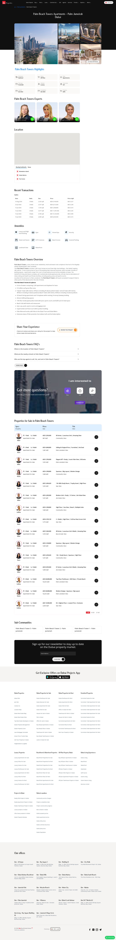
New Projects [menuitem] (29, 2)
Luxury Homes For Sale (20, 765)
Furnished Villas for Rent (65, 724)
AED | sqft (56, 929)
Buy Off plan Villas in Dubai (66, 761)
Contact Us (17, 706)
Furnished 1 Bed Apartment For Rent (90, 721)
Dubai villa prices (41, 821)
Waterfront (84, 765)
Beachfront (84, 761)
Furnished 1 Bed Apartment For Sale (90, 702)
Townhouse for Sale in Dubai (44, 732)
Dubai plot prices (41, 828)
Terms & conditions (19, 930)
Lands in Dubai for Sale (43, 740)
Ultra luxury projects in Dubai (22, 813)
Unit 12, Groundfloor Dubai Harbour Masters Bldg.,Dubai (23, 876)
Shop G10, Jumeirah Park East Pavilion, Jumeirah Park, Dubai (24, 889)
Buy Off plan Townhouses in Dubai (68, 765)
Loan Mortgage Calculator (21, 732)
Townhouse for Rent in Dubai (66, 713)
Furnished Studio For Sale (87, 698)
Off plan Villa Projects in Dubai (67, 773)
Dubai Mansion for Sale (43, 702)
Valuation (110, 2)
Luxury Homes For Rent (20, 780)
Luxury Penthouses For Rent (21, 784)
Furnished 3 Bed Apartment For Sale (90, 709)
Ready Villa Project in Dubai (21, 798)
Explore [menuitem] (82, 2)
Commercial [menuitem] (53, 2)
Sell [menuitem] (60, 2)
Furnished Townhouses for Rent (67, 728)
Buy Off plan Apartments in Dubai (68, 757)
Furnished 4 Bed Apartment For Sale (90, 713)
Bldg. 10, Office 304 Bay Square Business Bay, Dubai (24, 916)
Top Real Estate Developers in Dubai (24, 721)
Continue (79, 402)
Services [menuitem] (70, 2)
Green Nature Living (86, 780)
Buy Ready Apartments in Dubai (45, 724)
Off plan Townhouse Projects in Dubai (69, 780)
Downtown (83, 769)
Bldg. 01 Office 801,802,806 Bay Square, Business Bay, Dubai (45, 864)
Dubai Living (84, 757)
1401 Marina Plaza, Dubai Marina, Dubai (68, 876)
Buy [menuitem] (36, 2)
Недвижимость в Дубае (20, 743)
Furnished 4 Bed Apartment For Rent (90, 732)
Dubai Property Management (22, 724)
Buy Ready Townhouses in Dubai (45, 736)
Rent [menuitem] (40, 2)
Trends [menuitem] (75, 2)
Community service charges (44, 798)
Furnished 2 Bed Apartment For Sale (90, 706)
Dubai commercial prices (43, 824)
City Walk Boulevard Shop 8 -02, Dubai (91, 863)
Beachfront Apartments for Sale (45, 780)
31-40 (98, 612)
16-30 (93, 612)
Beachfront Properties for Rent (45, 761)
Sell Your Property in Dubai (21, 740)
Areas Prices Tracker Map (21, 736)
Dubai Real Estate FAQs (20, 717)
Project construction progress (44, 806)
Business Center (85, 784)
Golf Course (84, 773)
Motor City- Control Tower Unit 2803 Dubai (68, 889)
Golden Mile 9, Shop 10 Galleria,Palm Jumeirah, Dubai (24, 902)
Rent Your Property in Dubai (66, 732)
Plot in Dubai (40, 717)
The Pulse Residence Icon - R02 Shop (90, 876)
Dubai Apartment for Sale (43, 706)
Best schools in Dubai (42, 809)
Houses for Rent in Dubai (65, 717)
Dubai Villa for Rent (64, 706)
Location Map (17, 709)
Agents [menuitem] (64, 2)
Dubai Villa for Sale (42, 709)
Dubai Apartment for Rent (65, 702)
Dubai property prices (42, 813)
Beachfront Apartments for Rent (45, 784)
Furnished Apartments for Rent (67, 721)
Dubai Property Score (20, 728)
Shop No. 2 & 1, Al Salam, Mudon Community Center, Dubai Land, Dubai (91, 889)
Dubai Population (41, 832)
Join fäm (16, 702)
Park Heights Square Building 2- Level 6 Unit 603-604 (47, 876)
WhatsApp (111, 937)
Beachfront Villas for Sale (43, 773)
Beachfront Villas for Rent (43, 776)
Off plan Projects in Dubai (65, 769)
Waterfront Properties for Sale (44, 765)
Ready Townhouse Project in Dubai (23, 806)
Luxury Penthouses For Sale (21, 769)
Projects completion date (43, 802)
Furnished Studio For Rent (88, 717)
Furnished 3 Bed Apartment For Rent (90, 728)
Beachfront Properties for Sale (44, 757)
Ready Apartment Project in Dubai (23, 802)
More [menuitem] (88, 2)
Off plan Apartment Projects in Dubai (68, 776)
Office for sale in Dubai (43, 721)
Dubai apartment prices (43, 817)
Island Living (84, 776)
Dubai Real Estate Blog (20, 713)
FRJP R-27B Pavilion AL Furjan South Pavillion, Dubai (23, 864)
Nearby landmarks (21, 167)
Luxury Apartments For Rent (21, 773)
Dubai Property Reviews (20, 817)
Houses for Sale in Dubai (43, 713)
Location (18, 130)
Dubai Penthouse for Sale (43, 698)
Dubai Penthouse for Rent (65, 698)
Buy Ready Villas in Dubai (43, 728)
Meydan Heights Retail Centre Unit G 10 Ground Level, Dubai (46, 889)
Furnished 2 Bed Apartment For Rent (90, 724)
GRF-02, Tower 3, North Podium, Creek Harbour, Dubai (69, 902)
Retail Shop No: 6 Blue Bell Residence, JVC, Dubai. (47, 915)
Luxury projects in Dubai (20, 809)
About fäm (17, 698)
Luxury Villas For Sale (19, 761)
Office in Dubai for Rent (65, 709)
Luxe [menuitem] (46, 2)
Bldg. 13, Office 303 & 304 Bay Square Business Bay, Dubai (68, 864)
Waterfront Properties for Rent (45, 769)
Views (29, 167)
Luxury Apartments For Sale (21, 757)
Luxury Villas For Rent (20, 776)
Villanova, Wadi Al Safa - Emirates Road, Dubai (45, 902)
